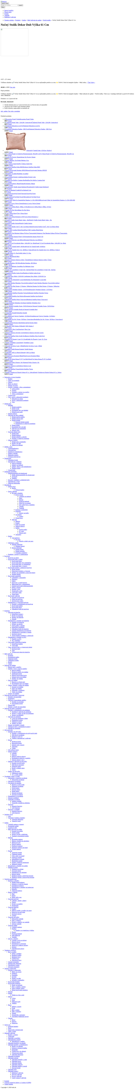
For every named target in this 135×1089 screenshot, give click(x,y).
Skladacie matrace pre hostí (20, 847)
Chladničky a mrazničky (19, 577)
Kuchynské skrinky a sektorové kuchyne (20, 567)
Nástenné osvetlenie (17, 786)
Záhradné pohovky (17, 1064)
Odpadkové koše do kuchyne (20, 609)
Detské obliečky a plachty (19, 437)
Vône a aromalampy (18, 394)
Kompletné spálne (13, 826)
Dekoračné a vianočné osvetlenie (17, 778)
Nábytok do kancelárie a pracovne (14, 695)
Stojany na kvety (13, 385)
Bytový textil (19, 495)
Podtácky (14, 973)
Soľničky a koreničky (18, 980)
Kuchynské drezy (17, 607)
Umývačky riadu (16, 592)
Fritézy (14, 581)
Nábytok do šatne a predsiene (12, 708)
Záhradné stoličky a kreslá (19, 1066)
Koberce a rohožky (13, 881)
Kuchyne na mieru (13, 558)
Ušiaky (14, 748)
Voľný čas (7, 1025)
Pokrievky (15, 1023)
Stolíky (17, 528)
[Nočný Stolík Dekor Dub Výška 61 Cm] (14, 55)
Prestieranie (15, 905)
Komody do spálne (17, 831)
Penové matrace (16, 844)
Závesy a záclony (13, 938)
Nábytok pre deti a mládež (15, 415)
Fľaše (13, 1008)
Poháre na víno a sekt (18, 995)
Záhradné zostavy (13, 1071)
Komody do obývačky (18, 763)
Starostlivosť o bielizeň (14, 461)
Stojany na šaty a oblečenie (19, 834)
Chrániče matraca (17, 927)
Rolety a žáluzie (12, 892)
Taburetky (18, 534)
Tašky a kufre (12, 1031)
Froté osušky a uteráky (18, 625)
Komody (10, 655)
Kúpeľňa (18, 511)
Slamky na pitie (16, 978)
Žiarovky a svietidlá (14, 809)
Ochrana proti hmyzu (14, 456)
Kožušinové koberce (18, 885)
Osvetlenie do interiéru (14, 783)
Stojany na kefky (24, 513)
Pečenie (10, 991)
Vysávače (14, 476)
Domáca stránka (9, 20)
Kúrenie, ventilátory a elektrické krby (19, 480)
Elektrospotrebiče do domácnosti (17, 473)
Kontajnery (11, 698)
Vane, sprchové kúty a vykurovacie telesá (20, 647)
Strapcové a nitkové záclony (20, 945)
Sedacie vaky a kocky (18, 745)
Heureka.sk (7, 485)
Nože (13, 1000)
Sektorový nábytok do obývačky (17, 761)
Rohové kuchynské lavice (19, 675)
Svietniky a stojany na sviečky (20, 392)
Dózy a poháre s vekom (19, 987)
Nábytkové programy (18, 765)
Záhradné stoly (12, 1069)
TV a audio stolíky (17, 775)
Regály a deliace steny (18, 768)
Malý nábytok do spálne (34, 20)
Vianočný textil (16, 821)
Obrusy (14, 902)
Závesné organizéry (13, 967)
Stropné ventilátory (13, 798)
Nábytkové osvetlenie (18, 735)
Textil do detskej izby (14, 432)
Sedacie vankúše (16, 924)
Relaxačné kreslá (17, 743)
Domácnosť (7, 458)
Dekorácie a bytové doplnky (12, 377)
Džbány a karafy (16, 1006)
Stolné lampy (15, 791)
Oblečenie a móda (13, 543)
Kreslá (10, 740)
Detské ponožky (20, 551)
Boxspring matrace (17, 839)
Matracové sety (16, 842)
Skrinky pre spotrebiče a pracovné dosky (23, 572)
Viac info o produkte (10, 111)
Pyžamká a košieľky (21, 553)
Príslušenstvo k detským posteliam (25, 423)
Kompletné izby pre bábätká (20, 410)
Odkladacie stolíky (13, 660)
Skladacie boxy (16, 957)
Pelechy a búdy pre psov (26, 541)
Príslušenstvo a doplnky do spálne (18, 866)
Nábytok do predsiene (14, 717)
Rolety (14, 895)
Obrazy (10, 382)
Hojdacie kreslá (16, 741)
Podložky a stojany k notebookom (18, 554)
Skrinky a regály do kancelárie (17, 707)
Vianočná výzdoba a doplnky (16, 818)
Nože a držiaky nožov (18, 988)
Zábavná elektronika (14, 483)
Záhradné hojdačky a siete (19, 1059)
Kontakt (6, 1081)
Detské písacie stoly (17, 418)
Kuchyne (7, 556)
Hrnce (13, 1020)
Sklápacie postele (17, 864)
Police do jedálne (17, 688)
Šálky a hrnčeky (16, 1011)
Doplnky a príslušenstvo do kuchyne (22, 604)
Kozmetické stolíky (13, 657)
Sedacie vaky (15, 430)
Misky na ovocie (16, 972)
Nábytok (14, 519)
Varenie (10, 1018)
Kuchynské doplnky (14, 982)
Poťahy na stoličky (17, 904)
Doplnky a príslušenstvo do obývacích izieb (24, 733)
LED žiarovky (16, 808)
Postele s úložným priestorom (20, 862)
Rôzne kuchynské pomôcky (20, 990)
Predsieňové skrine (17, 720)
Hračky (14, 488)
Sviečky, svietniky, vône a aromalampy (19, 387)
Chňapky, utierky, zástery (19, 900)
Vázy (13, 402)
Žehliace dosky (16, 468)
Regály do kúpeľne (17, 616)
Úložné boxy (19, 518)
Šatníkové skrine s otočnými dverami (22, 876)
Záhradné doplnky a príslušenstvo (18, 1044)
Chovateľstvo (12, 450)
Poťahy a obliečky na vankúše (20, 922)
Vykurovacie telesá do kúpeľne (21, 652)
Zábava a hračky (13, 440)
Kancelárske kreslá (17, 703)
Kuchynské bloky (17, 561)
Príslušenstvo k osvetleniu (15, 796)
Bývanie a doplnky (17, 493)
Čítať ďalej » (91, 82)
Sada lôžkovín (16, 935)
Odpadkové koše (13, 460)
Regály (10, 662)
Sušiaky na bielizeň (17, 465)
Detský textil (15, 408)
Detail (10, 121)
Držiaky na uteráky (17, 624)
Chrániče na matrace (25, 496)
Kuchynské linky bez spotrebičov (21, 563)
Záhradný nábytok (9, 1033)
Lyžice (14, 998)
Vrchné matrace (16, 849)
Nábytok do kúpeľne (14, 612)
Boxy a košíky (12, 952)
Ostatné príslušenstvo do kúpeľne (21, 630)
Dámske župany (20, 546)
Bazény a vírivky (13, 1035)
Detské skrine (16, 425)
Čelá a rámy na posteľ (18, 856)
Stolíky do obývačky (14, 771)
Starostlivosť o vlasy (14, 481)
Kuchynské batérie (17, 606)
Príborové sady (16, 1001)
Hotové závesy (16, 942)
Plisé (13, 894)
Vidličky (14, 1003)
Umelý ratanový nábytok (19, 1078)
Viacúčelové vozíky (14, 965)
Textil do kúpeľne (13, 907)
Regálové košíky (16, 955)
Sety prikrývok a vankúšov (27, 505)
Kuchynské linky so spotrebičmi (21, 564)
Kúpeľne (7, 611)
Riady (10, 1005)
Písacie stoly (8, 12)
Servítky (14, 977)
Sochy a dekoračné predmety (20, 400)
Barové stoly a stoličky (14, 667)
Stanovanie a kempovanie (15, 1030)
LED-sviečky (16, 389)
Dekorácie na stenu (17, 399)
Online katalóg (8, 1084)
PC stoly (21, 531)
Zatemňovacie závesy (18, 948)
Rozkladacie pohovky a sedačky (21, 758)
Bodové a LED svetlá (18, 784)
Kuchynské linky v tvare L (19, 566)
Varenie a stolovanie (10, 968)
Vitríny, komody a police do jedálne (18, 685)
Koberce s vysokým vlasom (20, 884)
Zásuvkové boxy (16, 960)
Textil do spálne (12, 925)
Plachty (21, 500)
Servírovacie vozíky (17, 601)
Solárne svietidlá (16, 801)
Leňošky (14, 753)
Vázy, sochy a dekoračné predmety (18, 397)
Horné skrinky (16, 569)
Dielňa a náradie (13, 453)
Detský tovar (12, 486)
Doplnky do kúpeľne (18, 622)
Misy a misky (16, 1010)
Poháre (10, 993)
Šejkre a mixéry (16, 587)
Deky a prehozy (16, 920)
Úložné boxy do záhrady (19, 1051)
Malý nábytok (8, 654)
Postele (6, 14)
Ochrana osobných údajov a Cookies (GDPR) (17, 1082)
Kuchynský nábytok (14, 596)
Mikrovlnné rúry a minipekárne (21, 584)
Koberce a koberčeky (21, 510)
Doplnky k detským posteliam (20, 438)
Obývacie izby (8, 730)
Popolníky (15, 975)
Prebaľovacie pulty (17, 412)
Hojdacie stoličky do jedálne (20, 672)
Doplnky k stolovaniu (14, 970)
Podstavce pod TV (17, 736)
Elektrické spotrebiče (10, 471)
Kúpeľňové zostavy (17, 614)
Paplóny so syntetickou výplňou (24, 930)
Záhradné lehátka (17, 1063)
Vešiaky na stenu (16, 723)
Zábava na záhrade (17, 445)
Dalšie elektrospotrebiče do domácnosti (23, 475)
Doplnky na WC (16, 639)
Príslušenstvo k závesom (19, 943)
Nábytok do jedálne (10, 665)
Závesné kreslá (16, 1068)
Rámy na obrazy (13, 384)
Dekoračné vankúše (17, 919)
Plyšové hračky (19, 490)
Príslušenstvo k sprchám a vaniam (21, 632)
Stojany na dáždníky (18, 715)
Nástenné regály (12, 659)
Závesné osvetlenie (17, 794)
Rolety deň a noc (17, 897)
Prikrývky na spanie (25, 503)
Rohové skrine (16, 874)
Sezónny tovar (8, 814)
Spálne (24, 20)
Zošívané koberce (17, 890)
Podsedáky (15, 1049)
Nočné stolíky (47, 20)
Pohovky (14, 755)
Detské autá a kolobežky (19, 442)
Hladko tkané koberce (18, 882)
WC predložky (16, 640)
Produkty (18, 20)
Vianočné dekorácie (17, 819)
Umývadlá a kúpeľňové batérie (17, 642)
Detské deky (15, 433)
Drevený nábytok (17, 1074)
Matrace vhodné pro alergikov (20, 841)
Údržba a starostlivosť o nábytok (21, 738)
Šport (9, 1028)
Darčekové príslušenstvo (15, 452)
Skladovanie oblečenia (14, 963)
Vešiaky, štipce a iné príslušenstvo (21, 466)
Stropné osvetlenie (17, 793)
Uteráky (21, 506)
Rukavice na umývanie (18, 912)
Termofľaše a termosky (18, 1015)
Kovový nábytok (17, 1076)
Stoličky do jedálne (17, 678)
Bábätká (10, 405)
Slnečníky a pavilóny (14, 1038)
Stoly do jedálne (12, 680)
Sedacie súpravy (20, 526)
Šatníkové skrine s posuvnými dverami (23, 877)
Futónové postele (17, 857)
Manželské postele (17, 861)
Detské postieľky (17, 407)
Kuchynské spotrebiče (14, 576)
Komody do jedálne (17, 687)
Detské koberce (16, 435)
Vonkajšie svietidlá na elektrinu (21, 803)
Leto (9, 816)
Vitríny (10, 664)
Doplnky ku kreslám (18, 702)
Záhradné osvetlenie (14, 1056)
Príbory (10, 996)
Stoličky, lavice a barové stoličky (17, 669)
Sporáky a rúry (16, 589)
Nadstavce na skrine (17, 869)
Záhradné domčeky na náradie (17, 1043)
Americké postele (17, 852)
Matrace (17, 521)
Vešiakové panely (17, 722)
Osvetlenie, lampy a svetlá (12, 776)
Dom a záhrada (12, 491)
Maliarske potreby (13, 455)
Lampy (21, 516)
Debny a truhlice (16, 953)
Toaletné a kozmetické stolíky (20, 836)
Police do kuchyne (17, 599)
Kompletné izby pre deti (19, 427)
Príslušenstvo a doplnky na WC (17, 637)
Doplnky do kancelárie (14, 697)
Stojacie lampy (16, 789)
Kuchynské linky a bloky (15, 559)
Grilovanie (11, 1036)
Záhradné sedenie (13, 1058)
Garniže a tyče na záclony (19, 940)
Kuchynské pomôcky (14, 983)
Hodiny (10, 379)
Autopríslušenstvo (13, 448)
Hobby (10, 536)
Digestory (14, 579)
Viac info (12, 87)
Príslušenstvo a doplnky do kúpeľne (18, 620)
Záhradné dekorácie (17, 1054)
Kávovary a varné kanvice (19, 582)
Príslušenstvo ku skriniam (19, 872)
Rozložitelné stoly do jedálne (20, 683)
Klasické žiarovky (17, 806)
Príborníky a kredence (18, 690)
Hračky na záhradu (17, 1046)
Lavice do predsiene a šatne (20, 718)
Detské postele (16, 420)
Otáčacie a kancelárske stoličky (17, 700)
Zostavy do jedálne (13, 693)
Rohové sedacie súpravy (19, 756)
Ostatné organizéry (13, 962)
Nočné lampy (16, 788)
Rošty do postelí (20, 524)
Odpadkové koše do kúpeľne (20, 629)
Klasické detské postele (22, 422)
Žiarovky (10, 804)
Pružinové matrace (17, 846)
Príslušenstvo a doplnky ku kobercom (23, 887)
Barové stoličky (9, 10)
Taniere (14, 1013)
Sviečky (14, 390)
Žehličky (14, 478)
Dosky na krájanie (17, 985)
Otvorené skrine (16, 871)
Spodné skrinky (16, 574)
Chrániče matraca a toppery (16, 824)
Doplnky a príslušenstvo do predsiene (19, 710)
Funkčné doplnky (13, 1026)
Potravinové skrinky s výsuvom (21, 571)
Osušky (14, 909)
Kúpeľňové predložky (18, 627)
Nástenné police (16, 766)
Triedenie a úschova (10, 950)
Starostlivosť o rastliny (18, 1041)
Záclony (14, 947)
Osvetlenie (18, 514)
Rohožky (14, 889)
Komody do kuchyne (18, 597)
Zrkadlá (14, 619)
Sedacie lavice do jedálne (19, 677)
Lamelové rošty (12, 828)
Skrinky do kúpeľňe (17, 617)
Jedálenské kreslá (17, 673)
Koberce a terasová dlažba (19, 1048)
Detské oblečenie (17, 548)
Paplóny (14, 929)
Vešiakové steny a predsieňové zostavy (19, 726)
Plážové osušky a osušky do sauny (22, 910)
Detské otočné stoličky (18, 417)
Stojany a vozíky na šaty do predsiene (23, 713)
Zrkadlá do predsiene (14, 728)
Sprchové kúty (16, 649)
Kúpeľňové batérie (17, 644)
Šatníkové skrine (13, 867)
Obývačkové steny (13, 750)
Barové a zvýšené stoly (18, 682)
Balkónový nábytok (10, 17)
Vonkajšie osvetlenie (14, 799)
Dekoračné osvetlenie (18, 779)
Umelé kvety (12, 395)
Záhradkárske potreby (14, 1040)
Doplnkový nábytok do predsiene (21, 712)
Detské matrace (12, 413)
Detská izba (7, 403)
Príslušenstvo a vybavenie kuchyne (18, 602)
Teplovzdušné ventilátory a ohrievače (22, 635)
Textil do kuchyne (13, 899)
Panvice (14, 1021)
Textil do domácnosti (10, 879)
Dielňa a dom (8, 447)
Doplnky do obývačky (14, 731)
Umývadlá (15, 645)
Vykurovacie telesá (17, 1053)
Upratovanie (11, 470)
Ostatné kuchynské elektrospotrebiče (22, 586)
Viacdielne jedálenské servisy (20, 1016)
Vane (13, 650)
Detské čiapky (19, 549)
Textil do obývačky (13, 917)
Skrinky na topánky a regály (16, 725)
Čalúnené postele (17, 854)
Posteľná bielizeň (24, 501)
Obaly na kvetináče (13, 380)
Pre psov (17, 539)
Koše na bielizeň (16, 463)
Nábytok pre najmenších (19, 428)
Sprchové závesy (17, 634)
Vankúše (6, 15)
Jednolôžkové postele (18, 859)
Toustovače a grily (17, 591)
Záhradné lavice (16, 1061)
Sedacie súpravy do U (18, 760)
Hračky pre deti (16, 443)
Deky (20, 498)
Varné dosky (15, 594)
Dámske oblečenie (17, 544)
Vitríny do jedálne (17, 692)
